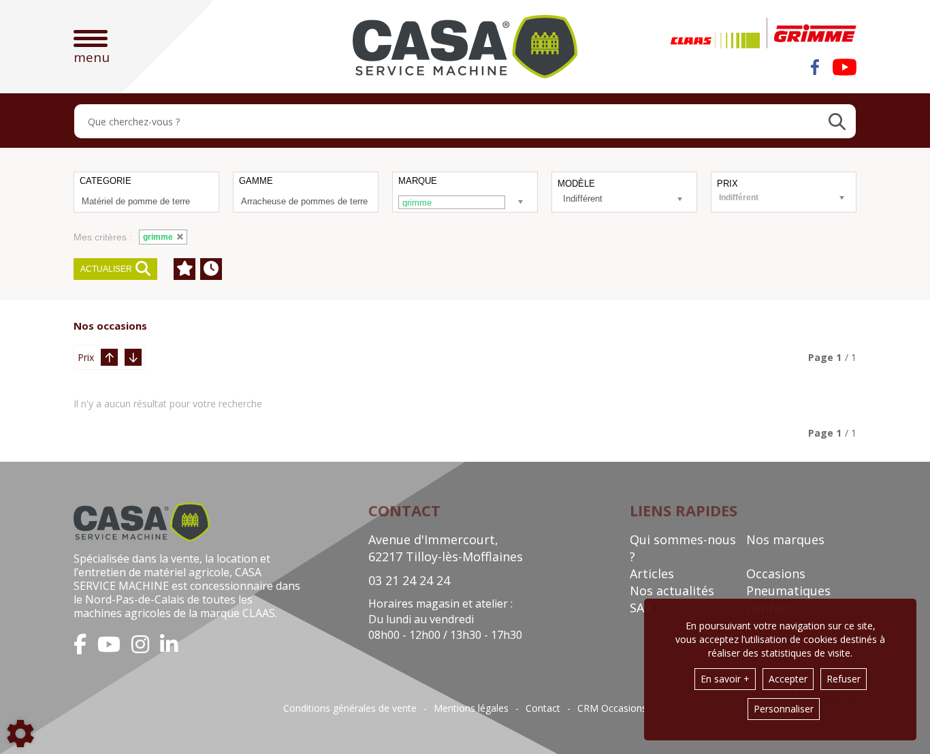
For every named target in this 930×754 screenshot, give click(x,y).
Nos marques (785, 539)
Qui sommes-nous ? (683, 548)
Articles (652, 573)
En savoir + (725, 678)
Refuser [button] (844, 678)
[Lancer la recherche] (837, 121)
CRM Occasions (612, 708)
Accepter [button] (788, 678)
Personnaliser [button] (784, 708)
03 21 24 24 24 (409, 580)
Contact (543, 708)
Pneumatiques (788, 590)
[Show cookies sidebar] (20, 733)
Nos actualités (672, 590)
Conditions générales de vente (350, 708)
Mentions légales (471, 708)
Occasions (775, 573)
